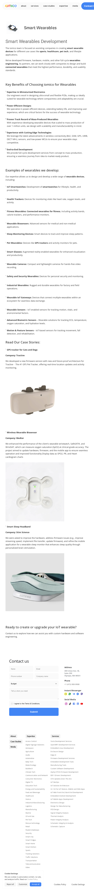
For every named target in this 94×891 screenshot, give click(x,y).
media (75, 6)
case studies (49, 6)
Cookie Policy (32, 879)
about (23, 6)
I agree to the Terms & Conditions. (27, 704)
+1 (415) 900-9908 (71, 684)
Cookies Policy (60, 884)
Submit (34, 711)
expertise (63, 6)
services (35, 6)
